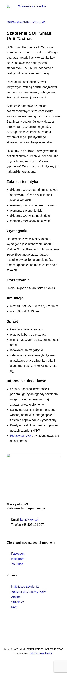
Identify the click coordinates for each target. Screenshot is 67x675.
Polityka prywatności (40, 653)
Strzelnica (17, 602)
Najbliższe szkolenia (25, 586)
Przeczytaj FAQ (20, 435)
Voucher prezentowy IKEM (28, 591)
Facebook (17, 553)
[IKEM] (30, 14)
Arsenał (16, 596)
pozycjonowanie (32, 630)
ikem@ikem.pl (29, 519)
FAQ (14, 607)
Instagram (17, 558)
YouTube (17, 564)
